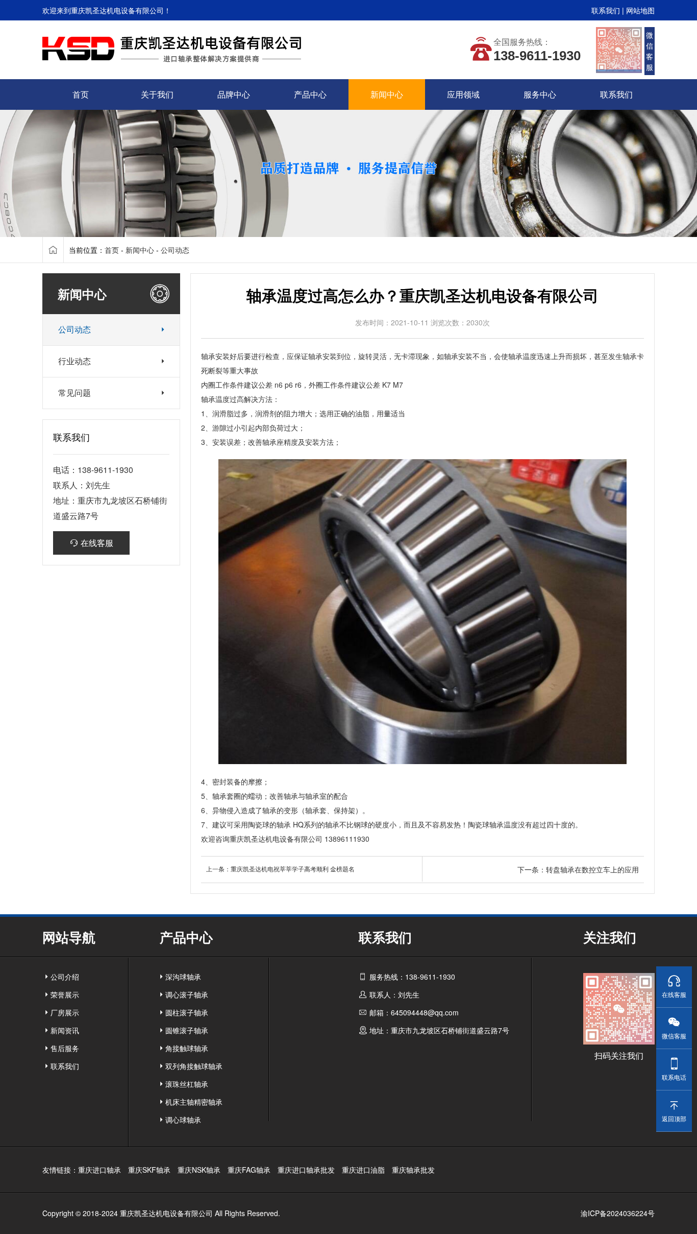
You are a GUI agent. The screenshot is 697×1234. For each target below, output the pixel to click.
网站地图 (640, 10)
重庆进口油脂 (363, 1170)
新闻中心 (140, 250)
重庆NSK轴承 (199, 1170)
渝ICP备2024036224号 (618, 1213)
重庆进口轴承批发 (306, 1170)
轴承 (208, 356)
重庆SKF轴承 (149, 1170)
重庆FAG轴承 (249, 1170)
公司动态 (175, 250)
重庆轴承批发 (413, 1170)
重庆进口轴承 (99, 1170)
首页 (112, 250)
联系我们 (605, 10)
